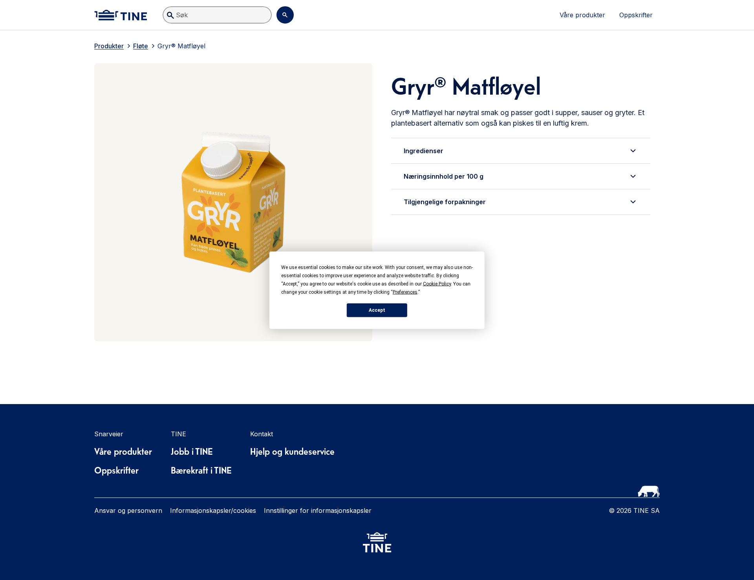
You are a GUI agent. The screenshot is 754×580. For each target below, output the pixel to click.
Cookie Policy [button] (437, 283)
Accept (377, 310)
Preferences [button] (405, 292)
